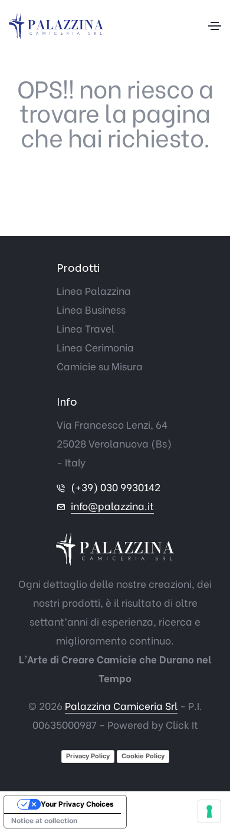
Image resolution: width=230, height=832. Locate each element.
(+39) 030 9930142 (115, 486)
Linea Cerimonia (95, 347)
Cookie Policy (143, 756)
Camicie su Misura (100, 366)
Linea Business (91, 309)
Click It (182, 724)
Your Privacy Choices (77, 804)
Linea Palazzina (94, 290)
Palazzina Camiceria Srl (121, 705)
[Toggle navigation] (214, 26)
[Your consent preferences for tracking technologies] (209, 811)
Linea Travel (85, 328)
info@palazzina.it (112, 505)
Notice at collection (44, 820)
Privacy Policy (88, 756)
